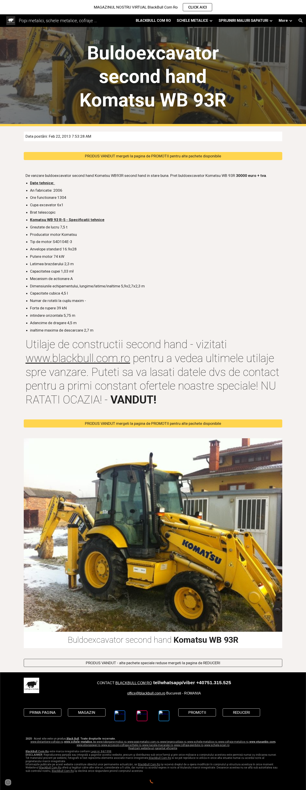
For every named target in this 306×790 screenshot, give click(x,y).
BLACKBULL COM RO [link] (153, 20)
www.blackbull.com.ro (78, 358)
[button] (300, 20)
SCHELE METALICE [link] (192, 20)
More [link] (283, 20)
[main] (153, 76)
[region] (153, 7)
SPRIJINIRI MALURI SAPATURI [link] (243, 20)
